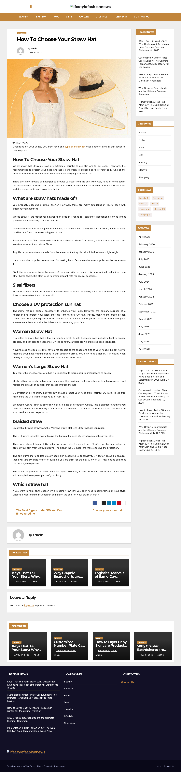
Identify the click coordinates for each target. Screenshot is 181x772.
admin (34, 48)
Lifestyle (101, 17)
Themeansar (59, 766)
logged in (29, 605)
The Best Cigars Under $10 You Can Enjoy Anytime (39, 512)
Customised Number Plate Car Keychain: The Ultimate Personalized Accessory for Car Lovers (32, 697)
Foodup (47, 766)
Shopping (122, 17)
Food (56, 17)
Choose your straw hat (107, 510)
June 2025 (144, 266)
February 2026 (146, 244)
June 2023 (144, 334)
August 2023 (145, 319)
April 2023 (144, 349)
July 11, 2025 (146, 655)
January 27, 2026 (107, 651)
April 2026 (144, 236)
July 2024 (144, 281)
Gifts (69, 17)
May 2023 (143, 341)
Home (158, 766)
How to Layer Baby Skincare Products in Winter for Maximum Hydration (154, 77)
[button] (173, 17)
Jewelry (84, 17)
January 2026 (146, 251)
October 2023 (145, 304)
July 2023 (143, 326)
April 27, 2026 (22, 655)
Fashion (41, 17)
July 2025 (143, 259)
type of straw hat (75, 146)
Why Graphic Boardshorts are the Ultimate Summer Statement (152, 91)
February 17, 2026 (66, 651)
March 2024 (145, 289)
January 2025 (146, 274)
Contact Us (141, 17)
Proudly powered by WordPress (21, 766)
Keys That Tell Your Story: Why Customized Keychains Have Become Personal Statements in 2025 (32, 684)
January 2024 (146, 296)
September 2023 (147, 311)
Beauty (24, 17)
